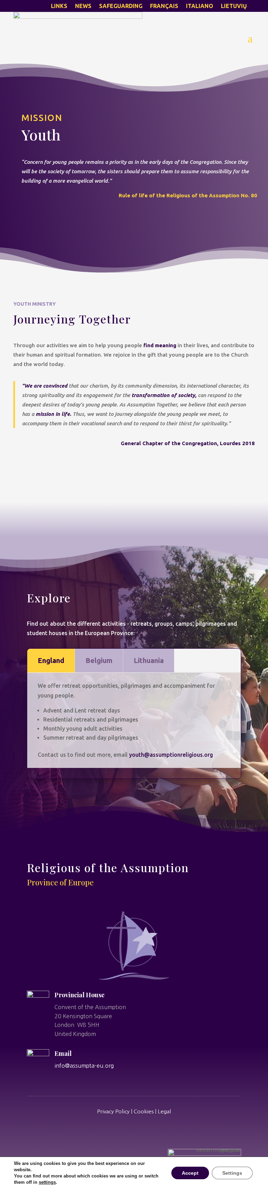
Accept (190, 1173)
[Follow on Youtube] (153, 1130)
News (83, 6)
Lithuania (149, 660)
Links (59, 6)
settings (47, 1182)
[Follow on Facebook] (115, 1130)
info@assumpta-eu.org (84, 1065)
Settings (232, 1173)
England (51, 660)
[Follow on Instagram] (134, 1130)
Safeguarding (120, 6)
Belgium (98, 660)
